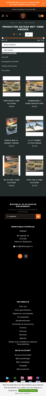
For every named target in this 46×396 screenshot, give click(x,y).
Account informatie (23, 355)
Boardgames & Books (10, 61)
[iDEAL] (22, 378)
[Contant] (15, 378)
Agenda (23, 338)
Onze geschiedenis (23, 310)
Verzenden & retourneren (23, 324)
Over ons (23, 306)
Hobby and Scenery (9, 66)
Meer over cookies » (23, 393)
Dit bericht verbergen (28, 390)
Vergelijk (23, 366)
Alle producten (23, 369)
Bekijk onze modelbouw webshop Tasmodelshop (23, 343)
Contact (23, 328)
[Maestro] (37, 378)
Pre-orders (6, 70)
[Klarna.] (30, 378)
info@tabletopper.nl (24, 246)
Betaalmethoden (23, 321)
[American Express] (7, 378)
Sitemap (23, 331)
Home (13, 22)
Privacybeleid (23, 317)
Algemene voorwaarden (23, 313)
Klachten (23, 335)
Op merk (5, 57)
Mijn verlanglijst (23, 362)
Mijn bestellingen (23, 358)
